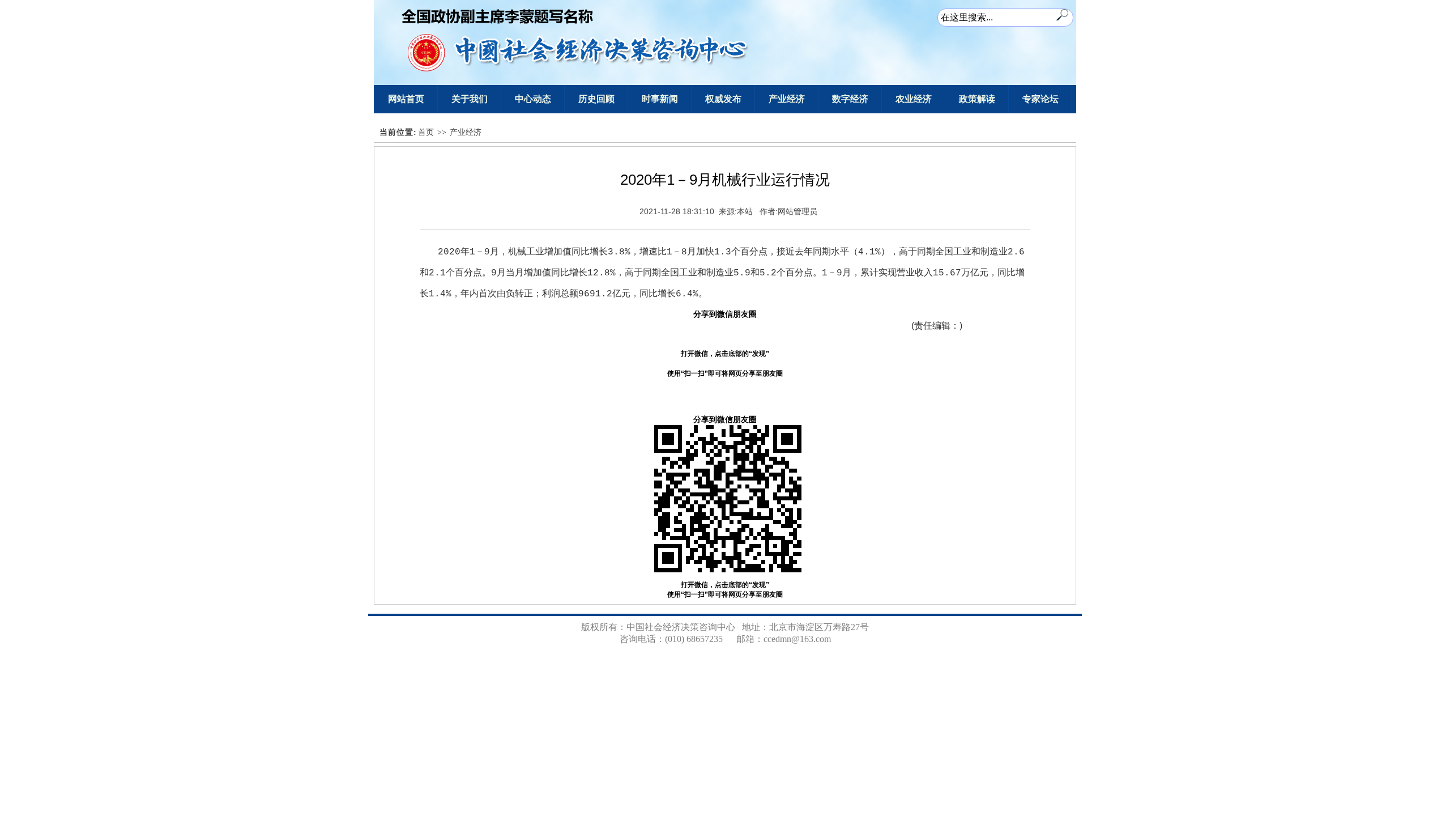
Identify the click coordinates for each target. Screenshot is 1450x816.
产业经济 (465, 132)
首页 (426, 132)
